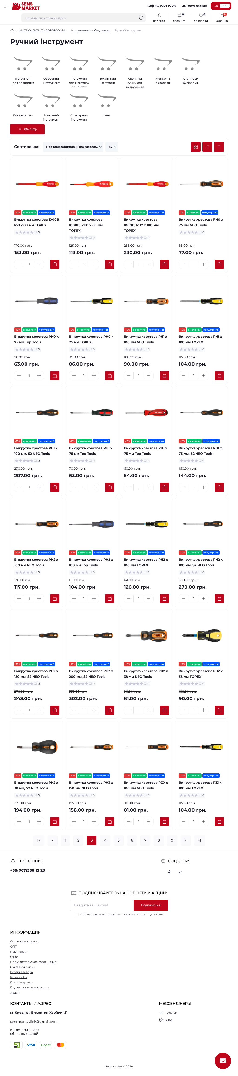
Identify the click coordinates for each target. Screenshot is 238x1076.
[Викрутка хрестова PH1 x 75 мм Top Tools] (91, 412)
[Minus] (19, 264)
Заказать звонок (194, 5)
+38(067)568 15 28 (27, 870)
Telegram (171, 1012)
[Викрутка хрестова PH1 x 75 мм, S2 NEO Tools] (201, 412)
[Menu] (6, 5)
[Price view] (219, 147)
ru (226, 5)
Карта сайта (18, 977)
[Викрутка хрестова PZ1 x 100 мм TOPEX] (201, 747)
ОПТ (13, 946)
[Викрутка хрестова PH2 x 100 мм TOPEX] (146, 524)
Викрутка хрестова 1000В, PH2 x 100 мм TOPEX (141, 225)
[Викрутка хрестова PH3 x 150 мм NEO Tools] (91, 747)
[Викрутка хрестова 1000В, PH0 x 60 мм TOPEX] (91, 184)
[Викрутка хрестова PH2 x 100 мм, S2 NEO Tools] (201, 524)
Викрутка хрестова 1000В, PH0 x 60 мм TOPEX (86, 225)
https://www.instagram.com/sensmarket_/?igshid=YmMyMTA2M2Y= (180, 872)
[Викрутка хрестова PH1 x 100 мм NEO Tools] (146, 301)
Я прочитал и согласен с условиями (121, 914)
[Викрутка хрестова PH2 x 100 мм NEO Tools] (36, 524)
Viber (169, 1019)
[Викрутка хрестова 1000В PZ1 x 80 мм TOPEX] (36, 184)
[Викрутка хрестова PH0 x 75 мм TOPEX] (91, 301)
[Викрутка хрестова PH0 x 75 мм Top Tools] (36, 301)
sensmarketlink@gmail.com (34, 1021)
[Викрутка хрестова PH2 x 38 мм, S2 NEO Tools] (36, 747)
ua (216, 5)
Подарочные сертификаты (29, 987)
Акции (15, 992)
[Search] (141, 17)
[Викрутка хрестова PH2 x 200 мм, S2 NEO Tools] (91, 635)
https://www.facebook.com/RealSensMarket (169, 872)
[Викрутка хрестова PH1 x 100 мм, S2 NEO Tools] (36, 412)
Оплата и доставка (23, 941)
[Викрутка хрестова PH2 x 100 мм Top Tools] (91, 524)
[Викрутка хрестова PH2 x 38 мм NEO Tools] (146, 635)
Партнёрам (18, 951)
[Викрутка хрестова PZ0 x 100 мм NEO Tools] (146, 747)
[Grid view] (196, 147)
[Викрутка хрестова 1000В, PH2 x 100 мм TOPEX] (146, 184)
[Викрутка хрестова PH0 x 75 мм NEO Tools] (201, 184)
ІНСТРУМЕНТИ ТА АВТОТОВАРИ (42, 30)
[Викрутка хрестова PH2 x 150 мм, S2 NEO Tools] (36, 635)
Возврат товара (21, 972)
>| (199, 840)
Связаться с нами (22, 967)
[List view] (207, 147)
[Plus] (39, 264)
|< (38, 840)
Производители (21, 982)
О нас (14, 956)
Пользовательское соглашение (114, 914)
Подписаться (150, 905)
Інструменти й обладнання (90, 30)
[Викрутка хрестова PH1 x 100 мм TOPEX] (201, 301)
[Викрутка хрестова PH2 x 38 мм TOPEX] (201, 635)
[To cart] (54, 264)
